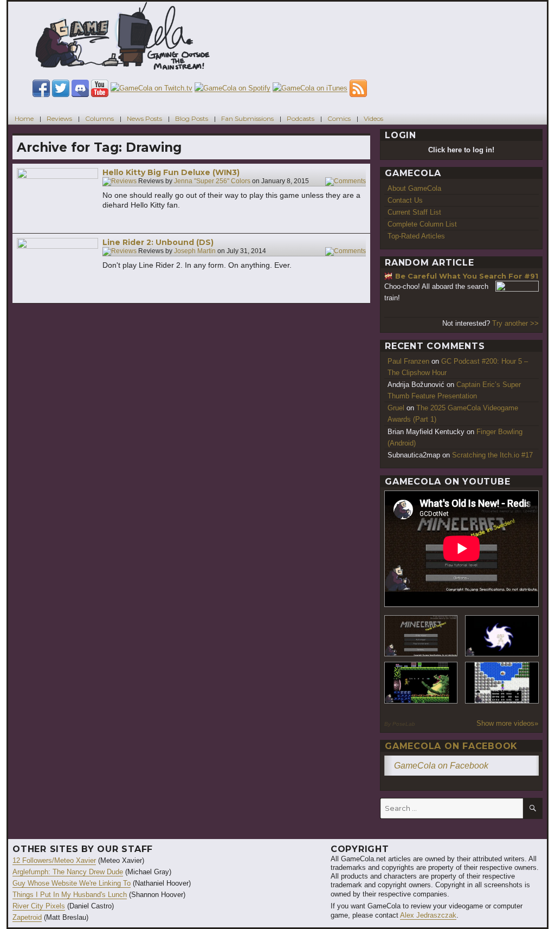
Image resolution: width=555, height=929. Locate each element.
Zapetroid (27, 917)
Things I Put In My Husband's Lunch (69, 895)
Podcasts (300, 118)
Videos (373, 118)
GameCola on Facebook (451, 746)
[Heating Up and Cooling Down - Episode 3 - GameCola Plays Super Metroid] (421, 683)
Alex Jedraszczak (428, 915)
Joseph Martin (195, 251)
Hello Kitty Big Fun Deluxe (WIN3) (171, 172)
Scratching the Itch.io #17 (492, 455)
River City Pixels (38, 906)
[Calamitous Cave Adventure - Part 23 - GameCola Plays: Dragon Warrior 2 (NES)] (502, 683)
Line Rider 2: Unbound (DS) (158, 242)
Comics (339, 118)
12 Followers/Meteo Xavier (54, 860)
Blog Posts (191, 118)
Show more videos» (507, 723)
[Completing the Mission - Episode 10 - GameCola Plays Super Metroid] (502, 636)
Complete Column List (422, 224)
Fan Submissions (247, 118)
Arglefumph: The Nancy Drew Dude (67, 872)
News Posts (144, 118)
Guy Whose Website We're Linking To (71, 883)
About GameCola (414, 188)
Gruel (396, 408)
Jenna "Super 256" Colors (212, 181)
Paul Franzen (408, 361)
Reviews (59, 118)
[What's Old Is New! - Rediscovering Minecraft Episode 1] (421, 636)
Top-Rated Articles (416, 236)
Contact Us (405, 200)
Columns (99, 118)
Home (24, 118)
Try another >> (515, 323)
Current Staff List (414, 212)
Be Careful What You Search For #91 (466, 276)
